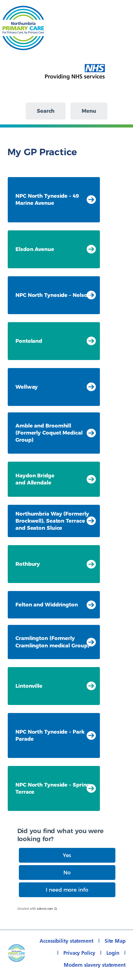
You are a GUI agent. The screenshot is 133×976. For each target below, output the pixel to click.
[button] (67, 855)
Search (45, 111)
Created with (35, 908)
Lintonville (28, 686)
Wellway (26, 387)
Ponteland (28, 341)
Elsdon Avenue (34, 249)
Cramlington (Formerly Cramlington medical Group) (52, 641)
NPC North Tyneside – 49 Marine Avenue (47, 199)
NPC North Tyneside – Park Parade (49, 735)
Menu (89, 111)
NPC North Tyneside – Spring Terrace (52, 788)
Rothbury (27, 564)
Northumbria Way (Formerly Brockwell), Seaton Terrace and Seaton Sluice (52, 521)
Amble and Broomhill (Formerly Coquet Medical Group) (49, 433)
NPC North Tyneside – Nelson (53, 295)
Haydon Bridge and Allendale (34, 479)
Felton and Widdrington (46, 604)
